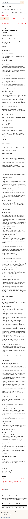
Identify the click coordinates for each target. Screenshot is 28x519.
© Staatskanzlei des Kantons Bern (7, 511)
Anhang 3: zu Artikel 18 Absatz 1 (11, 482)
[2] (13, 462)
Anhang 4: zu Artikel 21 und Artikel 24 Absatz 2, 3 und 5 (15, 484)
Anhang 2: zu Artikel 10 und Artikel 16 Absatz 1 (13, 481)
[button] (2, 515)
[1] (2, 489)
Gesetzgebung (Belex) (5, 512)
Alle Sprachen (6, 23)
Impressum (16, 511)
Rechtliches (22, 511)
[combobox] (14, 12)
